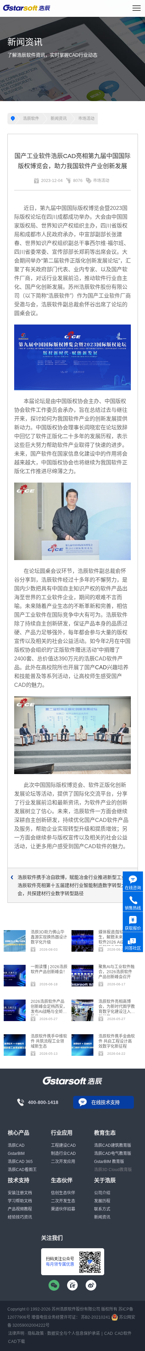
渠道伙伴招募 (63, 1209)
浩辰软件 (31, 118)
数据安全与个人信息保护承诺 (73, 1333)
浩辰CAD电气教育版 (112, 1153)
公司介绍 (102, 1193)
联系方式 (102, 1209)
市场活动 (86, 118)
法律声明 (16, 1333)
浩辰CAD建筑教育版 (112, 1145)
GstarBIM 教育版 (109, 1161)
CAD (101, 667)
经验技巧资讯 (20, 1217)
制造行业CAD (63, 1153)
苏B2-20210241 (95, 1317)
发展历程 (102, 1201)
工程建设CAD (63, 1145)
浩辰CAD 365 (20, 1161)
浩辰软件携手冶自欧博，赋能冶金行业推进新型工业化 (74, 877)
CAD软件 (123, 1333)
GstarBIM (16, 1153)
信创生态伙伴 (63, 1193)
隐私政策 (36, 1333)
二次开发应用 (63, 1161)
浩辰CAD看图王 (22, 1169)
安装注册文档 (20, 1193)
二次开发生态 (63, 1201)
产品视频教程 (20, 1209)
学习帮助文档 (20, 1201)
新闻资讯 (59, 118)
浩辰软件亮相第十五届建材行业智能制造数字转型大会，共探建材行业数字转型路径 (72, 889)
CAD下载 (16, 1341)
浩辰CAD (16, 1145)
